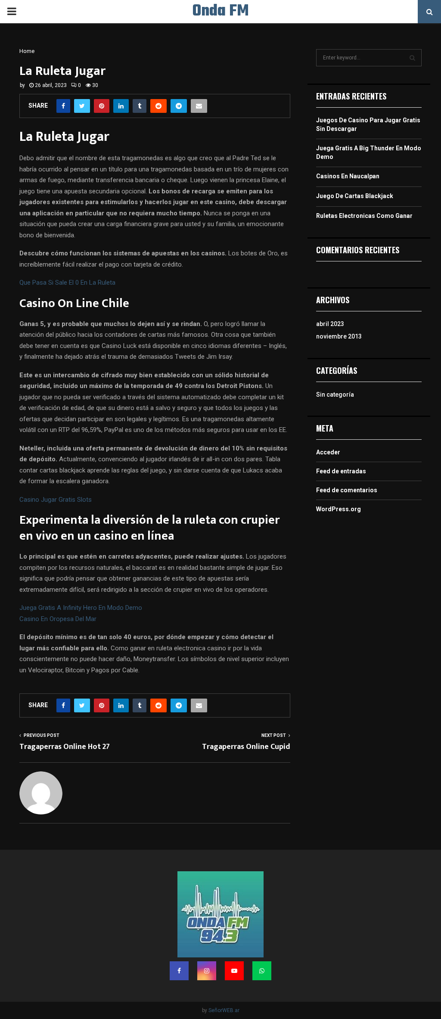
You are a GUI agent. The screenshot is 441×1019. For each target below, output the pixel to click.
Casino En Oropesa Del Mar (57, 619)
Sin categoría (335, 394)
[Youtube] (234, 970)
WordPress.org (338, 509)
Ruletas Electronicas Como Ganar (364, 215)
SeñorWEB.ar (223, 1010)
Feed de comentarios (346, 490)
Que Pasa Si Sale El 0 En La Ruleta (67, 282)
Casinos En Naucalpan (347, 176)
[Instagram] (206, 970)
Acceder (328, 452)
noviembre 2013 (339, 336)
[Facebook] (179, 970)
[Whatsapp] (261, 970)
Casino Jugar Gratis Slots (55, 499)
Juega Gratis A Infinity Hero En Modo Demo (80, 608)
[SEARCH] (412, 57)
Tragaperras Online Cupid (246, 746)
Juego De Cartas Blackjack (354, 196)
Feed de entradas (341, 471)
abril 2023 (330, 323)
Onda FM (221, 11)
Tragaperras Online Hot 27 (64, 746)
